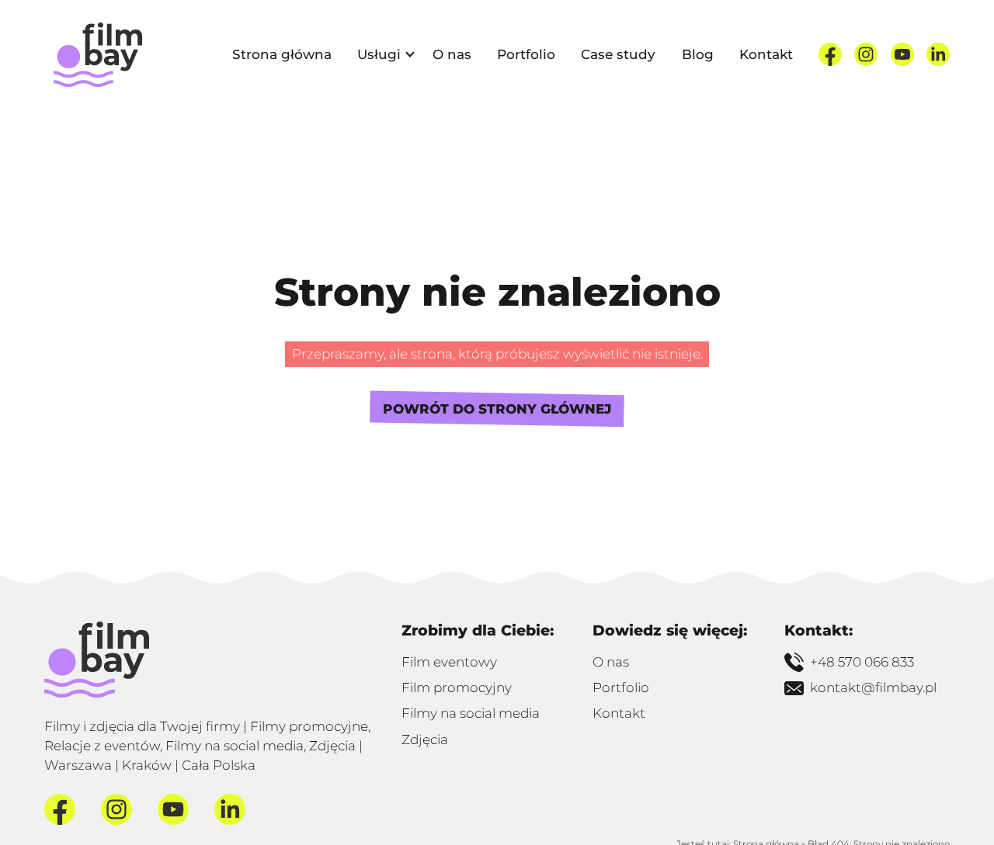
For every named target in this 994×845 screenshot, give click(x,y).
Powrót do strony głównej (497, 409)
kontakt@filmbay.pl (873, 687)
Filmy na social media (470, 713)
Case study (618, 54)
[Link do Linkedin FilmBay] (938, 54)
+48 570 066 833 (862, 662)
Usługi (379, 54)
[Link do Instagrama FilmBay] (866, 54)
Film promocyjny (456, 687)
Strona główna (282, 54)
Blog (698, 54)
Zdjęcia (424, 739)
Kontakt (766, 54)
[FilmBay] (98, 55)
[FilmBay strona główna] (96, 660)
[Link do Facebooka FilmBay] (830, 54)
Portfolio (526, 54)
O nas (452, 54)
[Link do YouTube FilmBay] (902, 54)
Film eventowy (449, 662)
